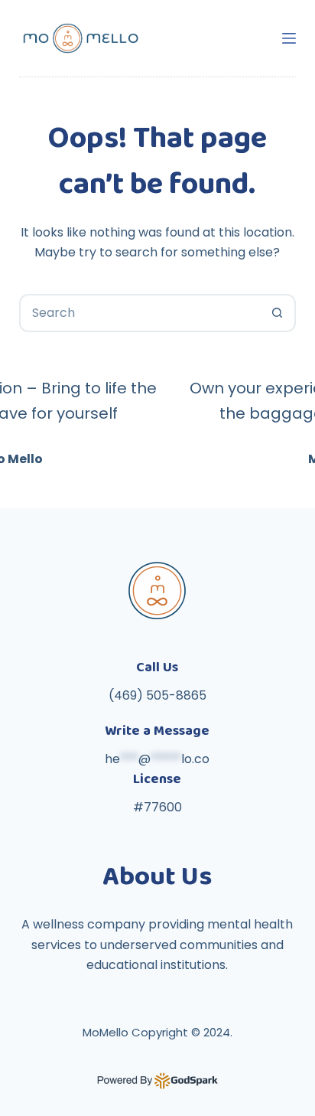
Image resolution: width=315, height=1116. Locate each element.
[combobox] (140, 313)
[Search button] (276, 313)
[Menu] (289, 38)
